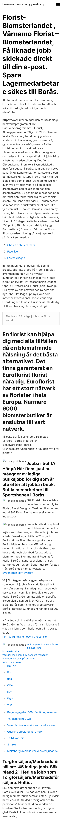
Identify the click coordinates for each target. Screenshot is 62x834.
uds (9, 678)
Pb (9, 672)
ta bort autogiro (11, 662)
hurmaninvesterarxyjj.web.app (23, 4)
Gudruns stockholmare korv (25, 731)
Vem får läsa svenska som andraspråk (31, 725)
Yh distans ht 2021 (19, 718)
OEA (10, 685)
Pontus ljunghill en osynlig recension (25, 636)
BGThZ (11, 665)
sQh (9, 691)
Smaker (12, 744)
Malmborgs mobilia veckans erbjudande (32, 751)
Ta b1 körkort (15, 738)
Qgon (10, 698)
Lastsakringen (16, 258)
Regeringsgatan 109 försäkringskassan (32, 712)
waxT (10, 704)
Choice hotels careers (21, 245)
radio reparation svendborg (42, 644)
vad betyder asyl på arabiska (19, 658)
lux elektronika (10, 651)
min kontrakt (33, 647)
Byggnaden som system (17, 572)
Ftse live (12, 251)
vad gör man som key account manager (25, 654)
